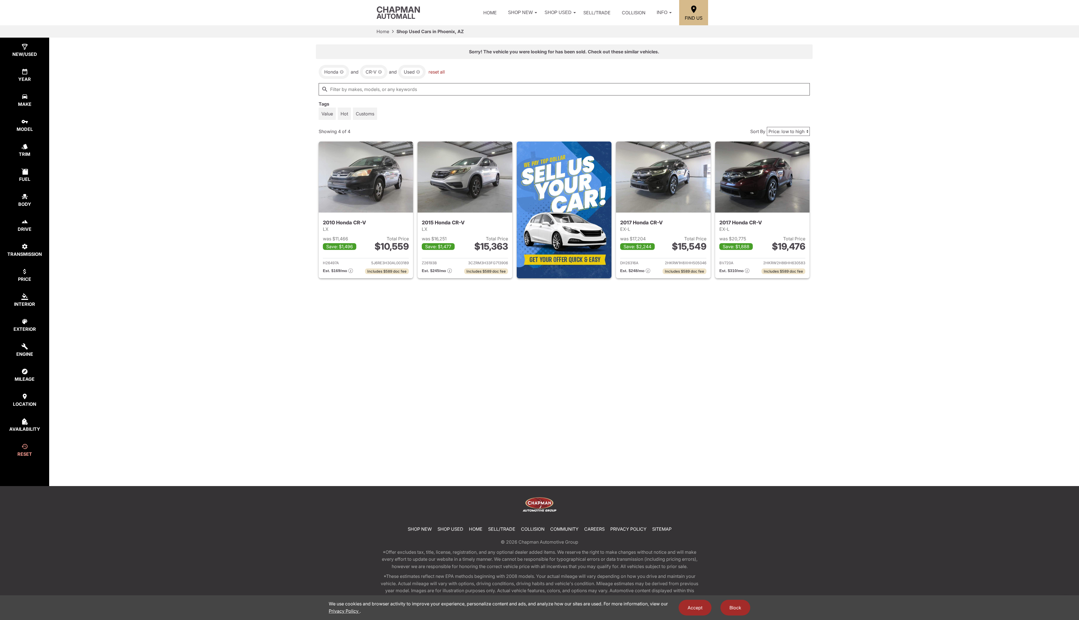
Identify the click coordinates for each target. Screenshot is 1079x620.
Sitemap (662, 529)
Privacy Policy (628, 529)
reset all (437, 72)
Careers (594, 529)
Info (662, 12)
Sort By (757, 131)
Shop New (520, 12)
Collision (633, 12)
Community (564, 529)
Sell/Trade (597, 12)
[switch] (327, 114)
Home (490, 12)
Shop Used (558, 12)
